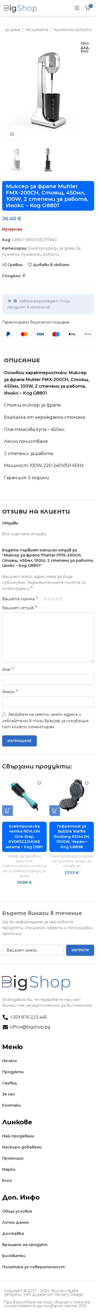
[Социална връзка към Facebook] (24, 275)
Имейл (10, 691)
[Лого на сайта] (20, 7)
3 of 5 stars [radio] (53, 599)
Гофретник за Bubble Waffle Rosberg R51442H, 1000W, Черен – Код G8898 (72, 836)
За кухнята (37, 29)
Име (7, 669)
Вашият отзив (19, 607)
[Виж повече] (12, 134)
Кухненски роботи (73, 29)
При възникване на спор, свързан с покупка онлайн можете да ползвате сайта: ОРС (47, 1304)
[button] (7, 810)
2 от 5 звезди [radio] (49, 599)
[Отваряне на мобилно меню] (77, 8)
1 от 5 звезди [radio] (45, 599)
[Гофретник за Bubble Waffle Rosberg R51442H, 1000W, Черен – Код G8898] (71, 796)
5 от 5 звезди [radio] (61, 599)
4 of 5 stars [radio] (57, 599)
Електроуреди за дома (51, 248)
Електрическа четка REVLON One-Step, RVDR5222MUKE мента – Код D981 (24, 836)
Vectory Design (69, 1294)
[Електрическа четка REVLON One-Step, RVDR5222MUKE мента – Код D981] (24, 796)
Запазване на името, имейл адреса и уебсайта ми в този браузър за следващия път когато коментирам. (45, 720)
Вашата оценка (20, 599)
